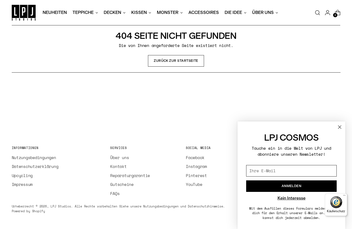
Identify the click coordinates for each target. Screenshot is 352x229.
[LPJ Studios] (24, 13)
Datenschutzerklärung (35, 166)
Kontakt (118, 166)
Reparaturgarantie (130, 175)
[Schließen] (339, 127)
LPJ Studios (61, 206)
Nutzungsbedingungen (34, 157)
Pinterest (196, 175)
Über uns (119, 157)
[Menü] (344, 196)
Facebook (195, 157)
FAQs (114, 193)
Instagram (196, 166)
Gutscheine (121, 184)
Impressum (22, 184)
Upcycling (22, 175)
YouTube (194, 184)
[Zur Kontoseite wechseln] (327, 12)
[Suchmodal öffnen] (317, 12)
